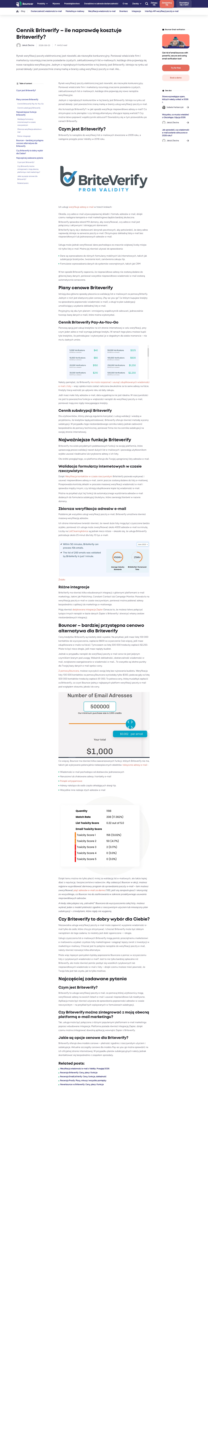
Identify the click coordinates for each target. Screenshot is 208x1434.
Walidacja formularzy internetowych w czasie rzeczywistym (26, 122)
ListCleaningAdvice (78, 531)
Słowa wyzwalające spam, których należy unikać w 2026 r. (175, 99)
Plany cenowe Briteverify (27, 99)
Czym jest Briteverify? (26, 90)
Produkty (41, 3)
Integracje (136, 11)
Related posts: (23, 183)
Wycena (56, 3)
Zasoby (135, 3)
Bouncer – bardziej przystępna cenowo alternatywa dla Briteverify (29, 143)
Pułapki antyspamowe (71, 781)
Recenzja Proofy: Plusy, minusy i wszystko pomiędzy (83, 1080)
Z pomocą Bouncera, (69, 670)
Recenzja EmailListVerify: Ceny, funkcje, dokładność (83, 1076)
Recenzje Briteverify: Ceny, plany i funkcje (78, 1072)
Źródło (61, 579)
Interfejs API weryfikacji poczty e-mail (161, 11)
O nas (125, 3)
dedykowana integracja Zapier (87, 609)
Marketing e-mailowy (75, 11)
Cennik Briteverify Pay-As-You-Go (30, 104)
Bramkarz (123, 11)
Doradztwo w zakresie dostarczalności (101, 3)
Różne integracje (24, 136)
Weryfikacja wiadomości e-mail (101, 11)
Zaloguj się (154, 4)
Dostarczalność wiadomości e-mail (46, 11)
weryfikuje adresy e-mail (81, 207)
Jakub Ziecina (28, 45)
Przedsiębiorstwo (72, 3)
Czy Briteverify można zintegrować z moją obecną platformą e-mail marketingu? (28, 169)
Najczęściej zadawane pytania (29, 158)
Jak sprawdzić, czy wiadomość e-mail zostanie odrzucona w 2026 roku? (175, 133)
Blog (23, 11)
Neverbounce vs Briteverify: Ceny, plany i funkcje (82, 1084)
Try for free (176, 68)
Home (17, 11)
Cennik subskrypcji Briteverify (28, 108)
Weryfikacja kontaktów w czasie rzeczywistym (89, 476)
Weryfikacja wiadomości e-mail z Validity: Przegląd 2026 (84, 1068)
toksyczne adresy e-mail (135, 765)
